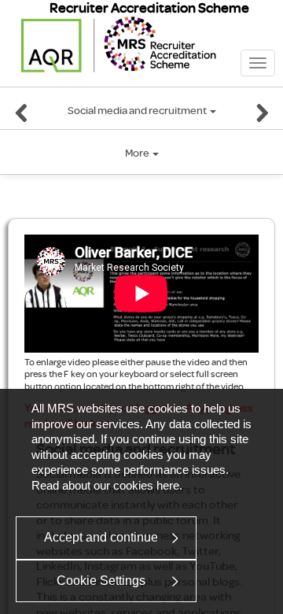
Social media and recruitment (138, 110)
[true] (22, 116)
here (167, 485)
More (138, 153)
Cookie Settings (101, 580)
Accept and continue (101, 537)
